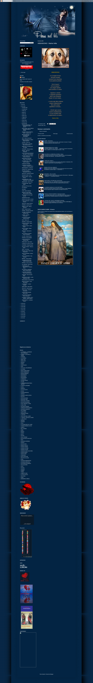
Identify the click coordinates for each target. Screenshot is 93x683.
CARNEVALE (23, 379)
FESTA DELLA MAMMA (25, 400)
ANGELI (22, 363)
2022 (22, 104)
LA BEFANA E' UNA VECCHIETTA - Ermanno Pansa (27, 266)
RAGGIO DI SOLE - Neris (26, 175)
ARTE (22, 366)
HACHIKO (24, 189)
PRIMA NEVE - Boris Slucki (27, 241)
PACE (22, 439)
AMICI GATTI (23, 360)
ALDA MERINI (23, 358)
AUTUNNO (23, 369)
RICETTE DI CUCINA (25, 457)
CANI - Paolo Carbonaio (26, 190)
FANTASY (23, 393)
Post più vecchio (70, 133)
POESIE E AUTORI (24, 449)
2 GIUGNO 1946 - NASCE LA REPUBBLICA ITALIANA (54, 200)
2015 (22, 311)
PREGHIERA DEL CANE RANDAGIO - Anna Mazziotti (27, 180)
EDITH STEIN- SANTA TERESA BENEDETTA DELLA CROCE (27, 129)
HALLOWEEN (23, 410)
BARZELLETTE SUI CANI (26, 186)
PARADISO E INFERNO (25, 441)
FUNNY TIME (23, 405)
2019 (22, 305)
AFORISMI (23, 356)
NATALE (22, 432)
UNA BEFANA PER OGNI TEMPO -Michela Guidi (26, 261)
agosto (23, 112)
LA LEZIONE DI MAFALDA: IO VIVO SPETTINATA (53, 187)
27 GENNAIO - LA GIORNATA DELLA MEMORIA (26, 352)
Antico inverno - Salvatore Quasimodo (27, 290)
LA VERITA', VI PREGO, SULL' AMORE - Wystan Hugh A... (27, 298)
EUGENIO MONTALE (25, 392)
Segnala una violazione (25, 347)
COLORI (22, 381)
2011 (22, 317)
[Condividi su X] (52, 124)
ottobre (23, 110)
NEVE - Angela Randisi (26, 209)
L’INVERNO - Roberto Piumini (27, 245)
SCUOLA (22, 467)
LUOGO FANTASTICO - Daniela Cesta (26, 240)
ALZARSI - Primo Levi (26, 142)
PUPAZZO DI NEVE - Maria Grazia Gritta (27, 224)
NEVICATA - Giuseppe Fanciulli (27, 173)
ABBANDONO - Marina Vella (27, 181)
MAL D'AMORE (24, 428)
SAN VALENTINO (24, 464)
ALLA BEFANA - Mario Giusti (27, 264)
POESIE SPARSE (24, 452)
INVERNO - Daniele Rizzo (27, 204)
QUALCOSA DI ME (24, 456)
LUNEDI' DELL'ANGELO (48, 160)
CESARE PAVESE (24, 380)
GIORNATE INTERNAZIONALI (26, 407)
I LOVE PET (23, 414)
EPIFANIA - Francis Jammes (27, 262)
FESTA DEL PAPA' (24, 399)
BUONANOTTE (24, 374)
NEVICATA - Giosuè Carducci (27, 203)
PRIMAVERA (23, 455)
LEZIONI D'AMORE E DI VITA (26, 425)
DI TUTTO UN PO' (24, 389)
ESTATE (22, 391)
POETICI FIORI (23, 453)
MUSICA (22, 431)
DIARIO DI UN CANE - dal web (27, 199)
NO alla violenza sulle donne (26, 438)
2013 (22, 314)
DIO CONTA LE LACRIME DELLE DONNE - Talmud (53, 154)
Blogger (51, 674)
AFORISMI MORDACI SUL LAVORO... (51, 147)
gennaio (23, 123)
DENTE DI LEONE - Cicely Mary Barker (27, 282)
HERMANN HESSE (24, 413)
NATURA (22, 435)
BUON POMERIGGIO (25, 372)
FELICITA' (23, 396)
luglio (23, 113)
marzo (23, 120)
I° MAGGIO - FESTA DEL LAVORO (27, 417)
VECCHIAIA (23, 476)
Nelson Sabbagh (24, 437)
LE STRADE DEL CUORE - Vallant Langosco (27, 161)
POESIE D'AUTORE (24, 448)
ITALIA (22, 423)
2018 (22, 306)
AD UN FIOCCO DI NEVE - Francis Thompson (27, 234)
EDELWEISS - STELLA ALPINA (50, 174)
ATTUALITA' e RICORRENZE (26, 367)
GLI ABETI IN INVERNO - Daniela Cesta (26, 213)
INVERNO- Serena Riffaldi (27, 237)
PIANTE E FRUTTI (24, 445)
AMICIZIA (22, 362)
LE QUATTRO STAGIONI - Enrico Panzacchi (27, 295)
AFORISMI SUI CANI (26, 197)
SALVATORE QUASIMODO (26, 463)
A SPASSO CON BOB (26, 163)
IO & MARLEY (24, 187)
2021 (22, 106)
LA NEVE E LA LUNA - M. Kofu (27, 243)
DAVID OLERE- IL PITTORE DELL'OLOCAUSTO (53, 180)
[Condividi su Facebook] (54, 124)
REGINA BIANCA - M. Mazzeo (27, 167)
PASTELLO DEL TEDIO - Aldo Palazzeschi (27, 251)
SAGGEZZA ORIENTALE (25, 462)
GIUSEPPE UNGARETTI (25, 409)
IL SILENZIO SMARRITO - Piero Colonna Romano (27, 273)
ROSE (22, 459)
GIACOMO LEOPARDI (25, 406)
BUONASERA (23, 376)
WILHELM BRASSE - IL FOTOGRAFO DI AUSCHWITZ (26, 135)
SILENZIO (23, 469)
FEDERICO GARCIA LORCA (26, 395)
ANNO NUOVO (24, 365)
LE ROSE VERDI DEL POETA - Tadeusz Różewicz (27, 156)
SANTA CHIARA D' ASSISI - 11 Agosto (46, 209)
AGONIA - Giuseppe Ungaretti (27, 210)
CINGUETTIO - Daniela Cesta (27, 169)
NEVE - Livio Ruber (25, 249)
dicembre (24, 107)
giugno (23, 115)
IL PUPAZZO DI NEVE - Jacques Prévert (26, 218)
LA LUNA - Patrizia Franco (27, 236)
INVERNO (23, 421)
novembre (24, 109)
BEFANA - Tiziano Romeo (26, 258)
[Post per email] (48, 123)
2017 (22, 308)
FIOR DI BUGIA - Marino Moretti (28, 279)
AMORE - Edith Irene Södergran (26, 151)
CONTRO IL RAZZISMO (25, 385)
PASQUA (22, 442)
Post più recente (41, 133)
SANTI (22, 466)
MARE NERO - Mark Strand (27, 286)
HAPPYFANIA (23, 412)
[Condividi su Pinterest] (55, 124)
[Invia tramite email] (50, 124)
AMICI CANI (43, 125)
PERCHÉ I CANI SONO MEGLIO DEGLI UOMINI (27, 193)
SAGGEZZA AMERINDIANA (26, 460)
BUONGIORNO (24, 377)
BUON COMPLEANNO (25, 370)
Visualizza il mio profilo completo (26, 81)
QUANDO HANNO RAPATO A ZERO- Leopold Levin (27, 132)
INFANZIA (23, 420)
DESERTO (23, 388)
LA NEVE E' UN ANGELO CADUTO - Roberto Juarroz (27, 166)
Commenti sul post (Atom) (46, 135)
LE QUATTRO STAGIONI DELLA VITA (26, 293)
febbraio (23, 121)
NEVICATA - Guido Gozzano (27, 288)
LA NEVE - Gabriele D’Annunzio (25, 215)
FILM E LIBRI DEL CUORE (26, 403)
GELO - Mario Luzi (25, 220)
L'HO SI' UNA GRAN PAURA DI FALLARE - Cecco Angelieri (27, 154)
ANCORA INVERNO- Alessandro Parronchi (26, 171)
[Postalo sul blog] (51, 124)
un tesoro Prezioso (24, 474)
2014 (22, 313)
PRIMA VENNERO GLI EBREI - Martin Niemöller (27, 140)
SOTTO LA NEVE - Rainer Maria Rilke (27, 229)
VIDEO (22, 477)
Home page (55, 133)
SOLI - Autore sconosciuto (27, 138)
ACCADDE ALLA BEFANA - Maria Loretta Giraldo (27, 270)
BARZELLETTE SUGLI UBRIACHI (50, 167)
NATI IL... (22, 434)
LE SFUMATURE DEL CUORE (26, 424)
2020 (22, 303)
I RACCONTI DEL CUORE (26, 416)
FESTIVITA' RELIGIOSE (25, 402)
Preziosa (23, 77)
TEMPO (22, 471)
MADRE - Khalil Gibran (48, 140)
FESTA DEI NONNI (24, 398)
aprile (23, 118)
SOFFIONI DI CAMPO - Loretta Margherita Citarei (27, 278)
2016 (22, 309)
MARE (22, 430)
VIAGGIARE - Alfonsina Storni (27, 149)
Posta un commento (43, 131)
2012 (22, 316)
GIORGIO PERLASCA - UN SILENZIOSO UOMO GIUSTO (27, 125)
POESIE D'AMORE (24, 446)
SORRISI (22, 470)
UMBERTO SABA (24, 473)
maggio (23, 117)
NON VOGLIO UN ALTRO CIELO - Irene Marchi (26, 159)
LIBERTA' (22, 427)
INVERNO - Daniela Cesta (27, 221)
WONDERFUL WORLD (25, 478)
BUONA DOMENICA (24, 373)
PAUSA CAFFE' (24, 444)
